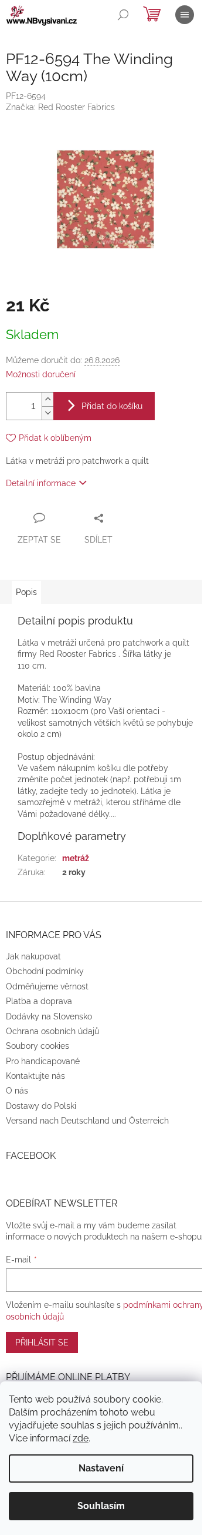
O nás (17, 1090)
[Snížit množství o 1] (47, 413)
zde (81, 1438)
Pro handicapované (43, 1061)
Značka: (60, 107)
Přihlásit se (42, 1342)
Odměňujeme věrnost (47, 986)
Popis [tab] (26, 592)
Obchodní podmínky (45, 971)
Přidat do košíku (111, 406)
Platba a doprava (39, 1001)
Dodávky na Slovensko (49, 1016)
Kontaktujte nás (35, 1076)
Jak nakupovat (33, 956)
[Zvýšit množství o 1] (47, 399)
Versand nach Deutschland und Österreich (87, 1120)
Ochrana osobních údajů (52, 1031)
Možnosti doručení (41, 374)
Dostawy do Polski (41, 1106)
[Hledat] (123, 14)
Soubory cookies (37, 1046)
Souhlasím (101, 1505)
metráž (75, 858)
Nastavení (101, 1468)
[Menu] (184, 14)
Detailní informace (41, 483)
